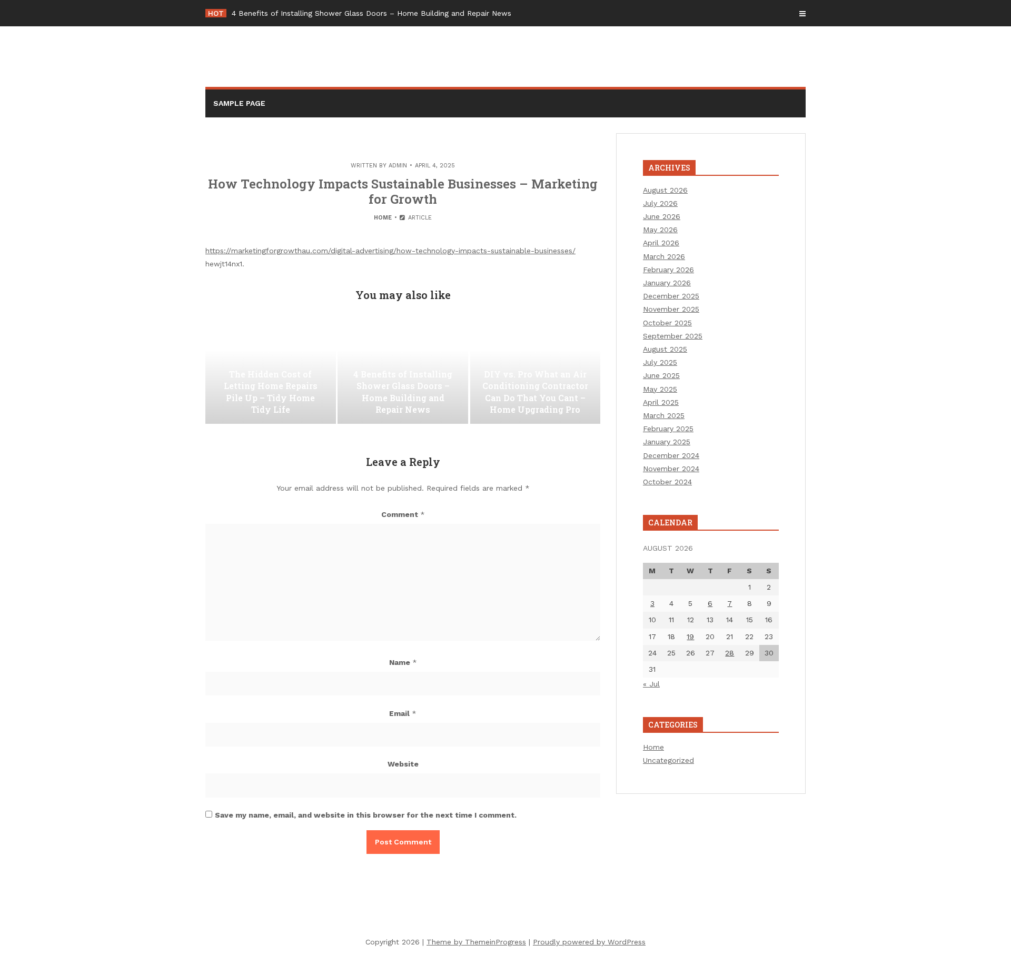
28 (729, 653)
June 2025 (661, 375)
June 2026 (661, 216)
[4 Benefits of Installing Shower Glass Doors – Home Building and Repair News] (403, 371)
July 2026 (660, 203)
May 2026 (660, 229)
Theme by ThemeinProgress (476, 942)
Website (403, 764)
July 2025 (660, 362)
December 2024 (671, 455)
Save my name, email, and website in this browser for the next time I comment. (366, 815)
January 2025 (666, 441)
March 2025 (664, 415)
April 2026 (661, 242)
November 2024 (671, 468)
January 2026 (667, 282)
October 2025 (667, 323)
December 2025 (671, 296)
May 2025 (660, 389)
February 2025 (668, 428)
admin (398, 165)
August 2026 (665, 190)
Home (383, 217)
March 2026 (664, 256)
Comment (403, 514)
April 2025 (661, 402)
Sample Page (239, 103)
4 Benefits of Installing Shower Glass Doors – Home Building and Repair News (371, 13)
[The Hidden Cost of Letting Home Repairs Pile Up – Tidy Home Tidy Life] (270, 371)
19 (690, 636)
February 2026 (668, 269)
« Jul (651, 684)
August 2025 (665, 349)
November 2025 (671, 309)
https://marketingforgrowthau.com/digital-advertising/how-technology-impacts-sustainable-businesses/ (390, 250)
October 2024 (667, 481)
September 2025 (672, 336)
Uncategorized (668, 760)
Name (403, 662)
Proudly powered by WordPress (589, 942)
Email (403, 713)
